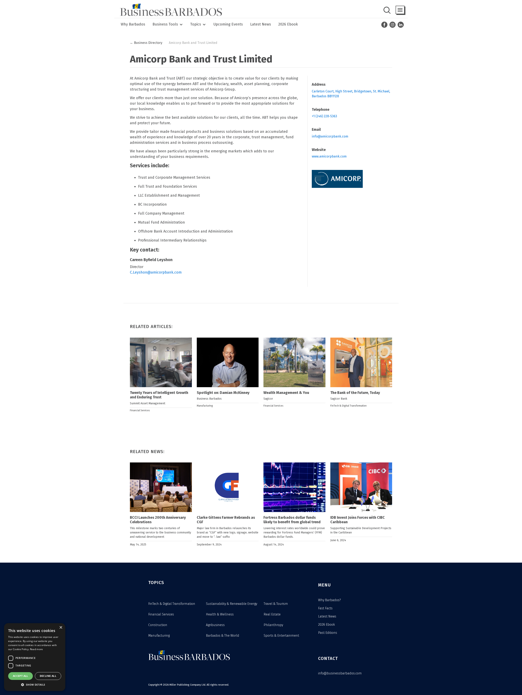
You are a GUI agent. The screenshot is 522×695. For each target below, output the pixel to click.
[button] (400, 10)
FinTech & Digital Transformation (348, 405)
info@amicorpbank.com (330, 136)
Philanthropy (273, 625)
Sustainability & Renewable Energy (231, 604)
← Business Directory (146, 43)
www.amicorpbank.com (329, 156)
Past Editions (327, 633)
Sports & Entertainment (281, 635)
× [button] (60, 627)
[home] (169, 10)
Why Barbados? (329, 600)
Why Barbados (133, 24)
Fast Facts (325, 608)
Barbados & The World (222, 635)
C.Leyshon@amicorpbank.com (156, 272)
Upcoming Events (228, 24)
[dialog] (34, 657)
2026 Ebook (288, 24)
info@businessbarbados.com (340, 673)
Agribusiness (215, 625)
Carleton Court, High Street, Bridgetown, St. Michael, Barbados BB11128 (351, 93)
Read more (36, 649)
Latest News (260, 24)
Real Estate (272, 614)
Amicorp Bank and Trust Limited (193, 43)
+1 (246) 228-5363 (324, 116)
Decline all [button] (48, 676)
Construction (157, 625)
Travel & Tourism (276, 604)
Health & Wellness (220, 614)
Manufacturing (205, 405)
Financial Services (140, 410)
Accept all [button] (20, 676)
